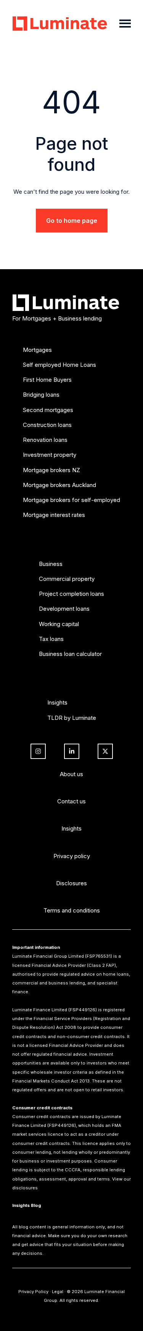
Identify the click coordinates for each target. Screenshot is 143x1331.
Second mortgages (48, 410)
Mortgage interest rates (54, 514)
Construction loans (47, 424)
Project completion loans (71, 593)
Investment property (49, 454)
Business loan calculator (70, 653)
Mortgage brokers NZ (51, 470)
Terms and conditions (71, 910)
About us (71, 774)
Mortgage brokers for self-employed (71, 500)
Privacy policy (71, 856)
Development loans (64, 608)
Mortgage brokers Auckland (59, 485)
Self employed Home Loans (59, 364)
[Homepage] (61, 23)
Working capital (59, 624)
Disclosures (71, 883)
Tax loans (51, 639)
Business (51, 563)
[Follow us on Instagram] (38, 751)
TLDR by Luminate (71, 717)
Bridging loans (41, 394)
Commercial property (67, 578)
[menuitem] (71, 438)
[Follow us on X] (105, 751)
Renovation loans (45, 439)
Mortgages (37, 349)
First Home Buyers (47, 379)
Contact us (71, 801)
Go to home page (71, 220)
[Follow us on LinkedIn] (71, 751)
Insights (57, 702)
